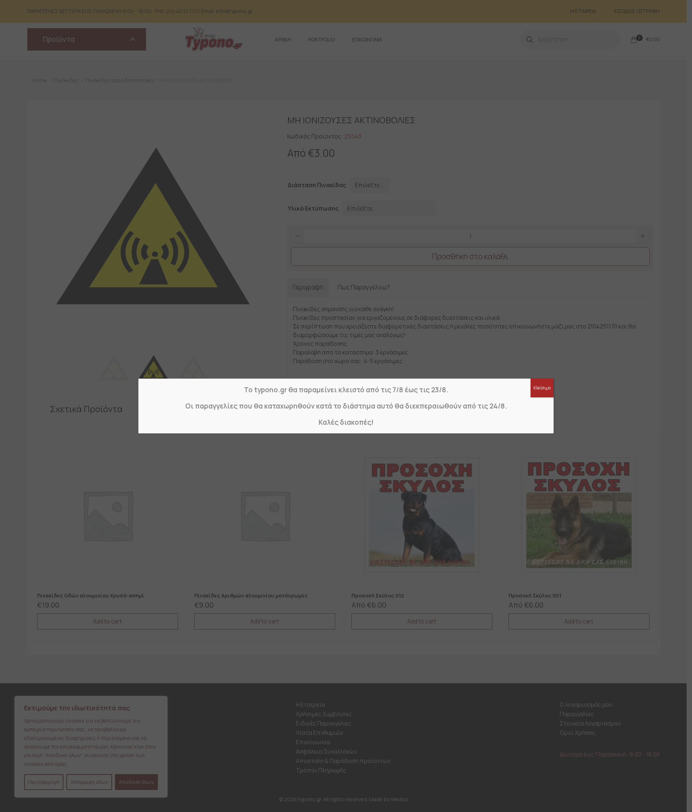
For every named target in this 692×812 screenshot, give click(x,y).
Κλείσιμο (542, 388)
